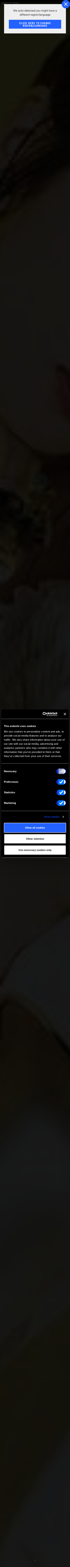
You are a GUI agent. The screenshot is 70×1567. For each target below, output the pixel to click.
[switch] (61, 782)
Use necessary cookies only (35, 850)
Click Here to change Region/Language (35, 24)
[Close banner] (65, 714)
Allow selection (35, 838)
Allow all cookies (35, 827)
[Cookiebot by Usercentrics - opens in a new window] (43, 714)
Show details (51, 816)
